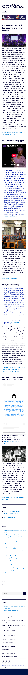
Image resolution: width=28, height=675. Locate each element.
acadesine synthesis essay (9, 656)
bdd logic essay (8, 573)
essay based (5, 278)
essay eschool (14, 278)
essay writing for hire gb (11, 545)
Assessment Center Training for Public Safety (13, 6)
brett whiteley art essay (12, 565)
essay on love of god (3, 661)
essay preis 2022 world (13, 549)
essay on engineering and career (13, 555)
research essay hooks (11, 559)
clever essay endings (8, 617)
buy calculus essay (8, 642)
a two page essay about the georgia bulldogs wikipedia (12, 621)
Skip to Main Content (10, 217)
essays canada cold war (8, 646)
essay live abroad (6, 661)
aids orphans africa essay (11, 610)
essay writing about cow (9, 653)
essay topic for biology (9, 630)
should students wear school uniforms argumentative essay (11, 626)
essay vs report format (11, 557)
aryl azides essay (10, 547)
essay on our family (9, 517)
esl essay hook (6, 649)
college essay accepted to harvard (12, 132)
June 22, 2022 (15, 323)
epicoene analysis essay (12, 567)
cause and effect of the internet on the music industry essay (14, 634)
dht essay (9, 661)
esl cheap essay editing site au (12, 534)
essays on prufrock (9, 639)
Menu (4, 11)
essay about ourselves (8, 497)
